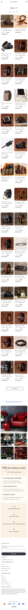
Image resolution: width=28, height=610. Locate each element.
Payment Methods (5, 566)
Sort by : (10, 12)
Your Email (5, 550)
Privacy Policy (4, 581)
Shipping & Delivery (5, 568)
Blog (2, 575)
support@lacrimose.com (6, 559)
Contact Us (3, 579)
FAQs (2, 564)
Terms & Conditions (5, 583)
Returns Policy (4, 570)
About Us (3, 577)
